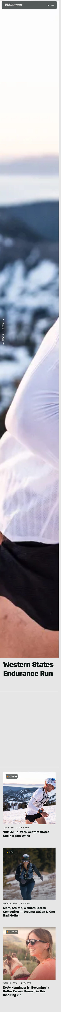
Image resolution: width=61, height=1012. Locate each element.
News (11, 852)
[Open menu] (52, 5)
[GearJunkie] (13, 5)
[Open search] (48, 5)
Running (13, 776)
